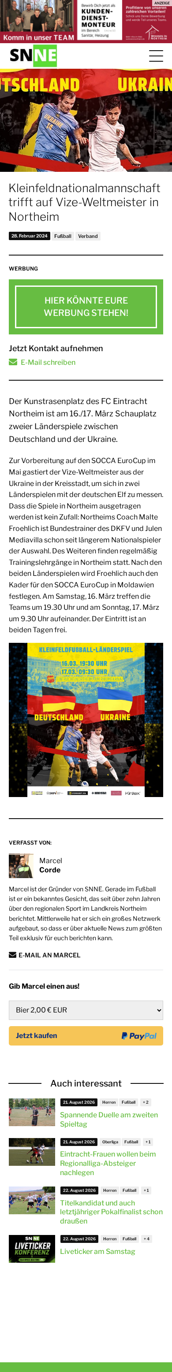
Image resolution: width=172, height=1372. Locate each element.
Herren (109, 1102)
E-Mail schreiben (48, 362)
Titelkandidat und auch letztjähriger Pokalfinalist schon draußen (111, 1212)
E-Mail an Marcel (50, 955)
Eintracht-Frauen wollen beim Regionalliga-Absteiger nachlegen (108, 1163)
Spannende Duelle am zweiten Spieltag (109, 1119)
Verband (88, 236)
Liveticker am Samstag (97, 1251)
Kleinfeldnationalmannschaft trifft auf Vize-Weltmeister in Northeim (84, 202)
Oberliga (110, 1141)
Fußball (62, 236)
